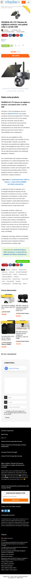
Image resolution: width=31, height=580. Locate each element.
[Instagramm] (5, 511)
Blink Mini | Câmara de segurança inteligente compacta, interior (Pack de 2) (22, 308)
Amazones (11, 272)
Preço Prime (25, 279)
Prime (3, 281)
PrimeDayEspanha (6, 283)
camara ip (16, 276)
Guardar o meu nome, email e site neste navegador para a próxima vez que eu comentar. (15, 412)
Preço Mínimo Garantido (7, 563)
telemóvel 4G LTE (13, 113)
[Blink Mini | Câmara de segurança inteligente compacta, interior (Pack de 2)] (23, 295)
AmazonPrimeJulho (6, 274)
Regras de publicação (7, 565)
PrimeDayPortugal (16, 283)
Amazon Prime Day (6, 31)
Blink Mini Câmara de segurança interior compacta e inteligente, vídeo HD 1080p (22, 335)
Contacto (3, 540)
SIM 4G (24, 283)
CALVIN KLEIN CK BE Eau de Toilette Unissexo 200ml (7, 338)
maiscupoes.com (12, 577)
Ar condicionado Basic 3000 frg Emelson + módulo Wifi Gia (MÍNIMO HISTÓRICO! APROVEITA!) (16, 182)
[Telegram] (8, 511)
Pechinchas (6, 30)
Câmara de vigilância (7, 276)
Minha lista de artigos (7, 556)
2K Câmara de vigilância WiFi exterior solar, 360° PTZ (8, 307)
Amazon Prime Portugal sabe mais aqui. (11, 441)
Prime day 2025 (10, 281)
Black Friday (4, 434)
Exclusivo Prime (16, 279)
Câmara (15, 274)
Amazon (8, 269)
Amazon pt (4, 272)
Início (2, 6)
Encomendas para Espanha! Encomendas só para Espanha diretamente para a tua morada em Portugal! (14, 544)
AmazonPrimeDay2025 (21, 272)
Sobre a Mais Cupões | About (8, 567)
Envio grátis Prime (6, 279)
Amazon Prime (22, 269)
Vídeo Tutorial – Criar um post (9, 569)
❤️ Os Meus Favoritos (7, 538)
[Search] (19, 2)
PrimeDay (18, 281)
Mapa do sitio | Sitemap (7, 554)
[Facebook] (2, 511)
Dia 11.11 (3, 438)
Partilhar (24, 2)
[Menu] (2, 2)
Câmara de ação (23, 274)
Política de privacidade (7, 561)
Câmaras (12, 31)
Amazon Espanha (20, 31)
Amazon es (14, 269)
